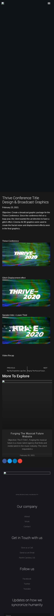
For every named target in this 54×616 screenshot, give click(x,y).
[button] (49, 3)
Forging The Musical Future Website (27, 435)
